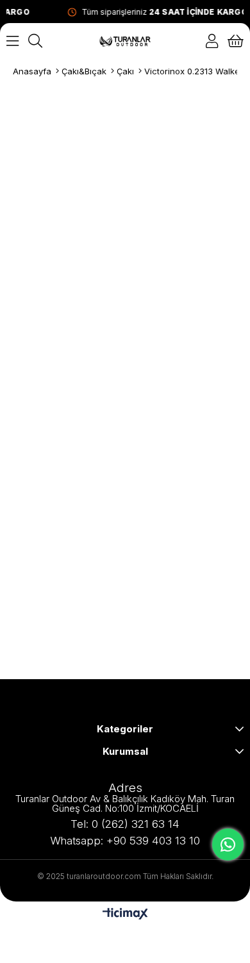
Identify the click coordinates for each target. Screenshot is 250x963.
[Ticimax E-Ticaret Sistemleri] (125, 914)
